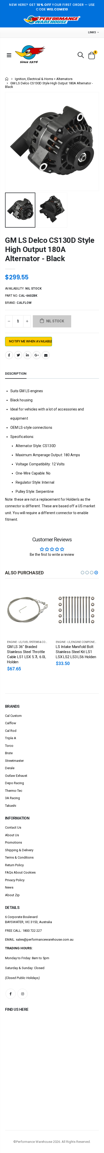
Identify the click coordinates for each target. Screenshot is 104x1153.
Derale (9, 768)
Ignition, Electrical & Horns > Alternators (43, 79)
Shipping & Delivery (19, 850)
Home (7, 78)
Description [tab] (16, 373)
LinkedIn (27, 355)
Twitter (18, 355)
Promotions (13, 842)
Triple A (10, 738)
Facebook (9, 355)
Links (92, 32)
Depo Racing (14, 783)
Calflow (10, 723)
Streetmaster (14, 761)
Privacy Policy (14, 880)
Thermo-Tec (13, 791)
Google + (37, 355)
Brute (9, 753)
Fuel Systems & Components (40, 642)
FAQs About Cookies (20, 872)
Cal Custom (13, 716)
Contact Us (13, 827)
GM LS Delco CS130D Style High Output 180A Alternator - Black (49, 249)
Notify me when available (30, 341)
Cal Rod (10, 731)
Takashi (10, 806)
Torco (9, 746)
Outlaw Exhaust (16, 776)
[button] (82, 573)
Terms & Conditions (19, 857)
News (9, 887)
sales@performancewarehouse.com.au (44, 939)
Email (46, 355)
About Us (12, 835)
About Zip (12, 895)
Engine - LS (14, 642)
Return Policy (14, 865)
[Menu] (9, 55)
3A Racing (12, 798)
